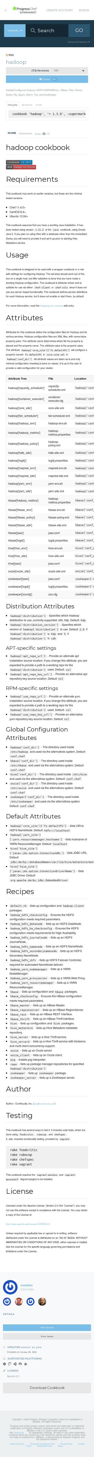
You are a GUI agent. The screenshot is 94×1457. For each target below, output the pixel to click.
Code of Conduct (17, 1443)
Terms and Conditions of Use (42, 1443)
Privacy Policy (66, 1443)
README (12, 133)
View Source (47, 1327)
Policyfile (13, 105)
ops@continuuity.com (44, 1103)
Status (60, 1445)
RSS (11, 55)
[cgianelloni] (43, 1302)
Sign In (84, 10)
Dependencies (25, 133)
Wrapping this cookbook (51, 305)
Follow (49, 79)
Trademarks (19, 1432)
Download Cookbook (47, 1388)
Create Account (59, 10)
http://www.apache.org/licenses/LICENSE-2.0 (28, 1224)
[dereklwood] (31, 1302)
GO (79, 30)
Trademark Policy (44, 1445)
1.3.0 (44, 70)
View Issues (47, 1336)
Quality (42, 133)
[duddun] (20, 1302)
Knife (39, 105)
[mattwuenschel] (8, 1302)
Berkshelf (27, 105)
